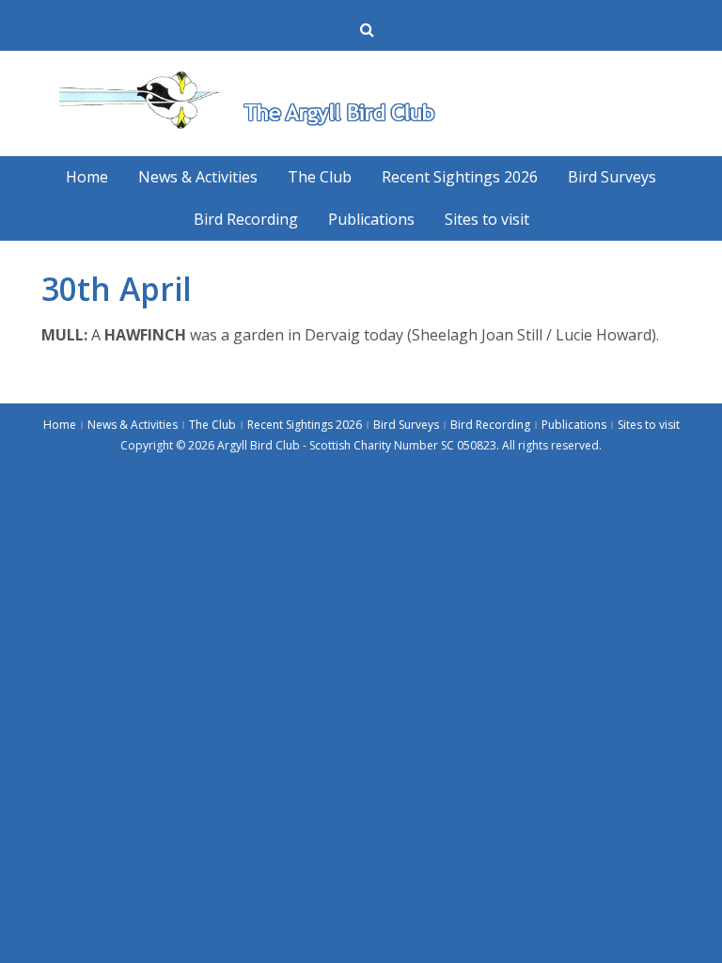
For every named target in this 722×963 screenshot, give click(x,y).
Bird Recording (246, 219)
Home (87, 176)
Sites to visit (487, 219)
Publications (371, 219)
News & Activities (198, 176)
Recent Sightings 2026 (460, 176)
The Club (320, 176)
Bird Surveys (612, 176)
